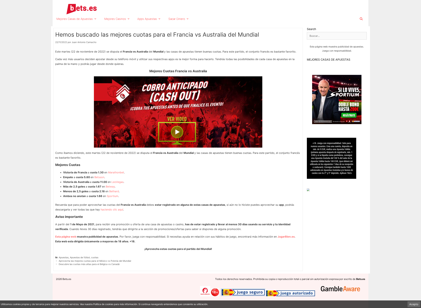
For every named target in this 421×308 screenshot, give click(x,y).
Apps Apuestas (147, 19)
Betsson (99, 177)
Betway (110, 186)
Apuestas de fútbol (80, 257)
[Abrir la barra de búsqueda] (361, 19)
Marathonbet (116, 172)
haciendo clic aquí (112, 209)
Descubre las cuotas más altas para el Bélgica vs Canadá (89, 264)
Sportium (112, 196)
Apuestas (64, 257)
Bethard (114, 191)
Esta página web (65, 236)
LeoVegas (117, 182)
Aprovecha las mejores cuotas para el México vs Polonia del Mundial (95, 261)
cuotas (94, 257)
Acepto (413, 304)
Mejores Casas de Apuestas (74, 19)
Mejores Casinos (115, 19)
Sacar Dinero (176, 19)
